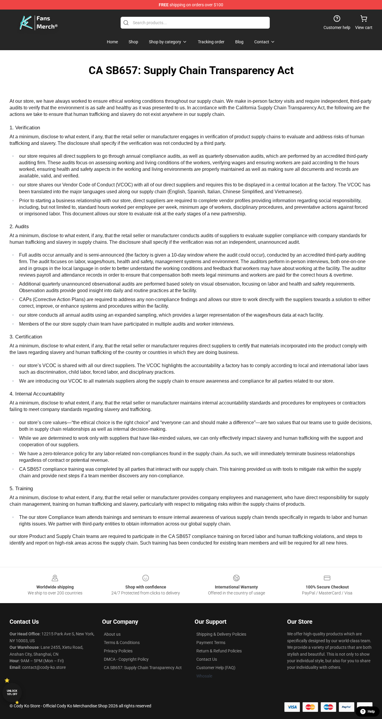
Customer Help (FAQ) (215, 667)
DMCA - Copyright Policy (126, 659)
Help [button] (371, 711)
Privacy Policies (118, 651)
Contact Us (206, 659)
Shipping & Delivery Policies (221, 634)
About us (112, 634)
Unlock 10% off (12, 692)
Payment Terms (210, 642)
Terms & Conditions (122, 642)
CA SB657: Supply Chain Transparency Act (143, 667)
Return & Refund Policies (219, 651)
